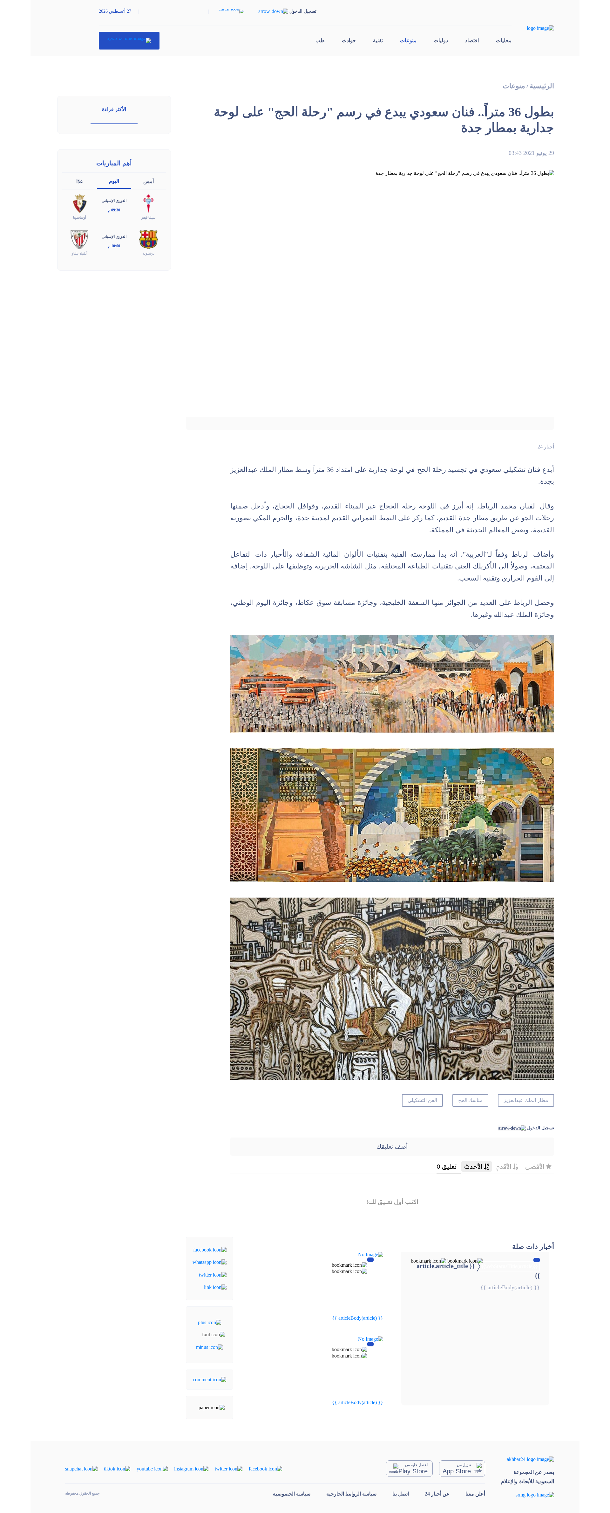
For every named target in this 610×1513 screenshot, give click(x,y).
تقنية (378, 40)
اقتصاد (472, 40)
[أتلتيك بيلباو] (79, 239)
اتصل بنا (400, 1493)
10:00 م (114, 246)
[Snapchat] (81, 1468)
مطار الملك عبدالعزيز (526, 1100)
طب (320, 40)
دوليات (441, 40)
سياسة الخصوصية (291, 1493)
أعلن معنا (475, 1493)
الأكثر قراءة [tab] (114, 109)
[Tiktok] (117, 1468)
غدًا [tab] (79, 181)
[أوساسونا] (79, 203)
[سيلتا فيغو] (148, 203)
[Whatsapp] (210, 1261)
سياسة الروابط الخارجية (351, 1493)
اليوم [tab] (114, 181)
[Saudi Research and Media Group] (527, 1495)
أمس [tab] (148, 181)
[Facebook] (210, 1249)
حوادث (349, 40)
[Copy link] (215, 1287)
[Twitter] (213, 1274)
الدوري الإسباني (114, 200)
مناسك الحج (470, 1100)
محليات (504, 40)
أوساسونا (79, 217)
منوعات (408, 40)
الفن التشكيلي (422, 1100)
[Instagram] (191, 1468)
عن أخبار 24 (437, 1493)
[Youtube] (152, 1468)
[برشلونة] (148, 239)
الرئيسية (542, 86)
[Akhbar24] (527, 1459)
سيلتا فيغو (148, 217)
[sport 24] (129, 40)
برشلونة (148, 253)
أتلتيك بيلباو (79, 253)
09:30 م (114, 210)
